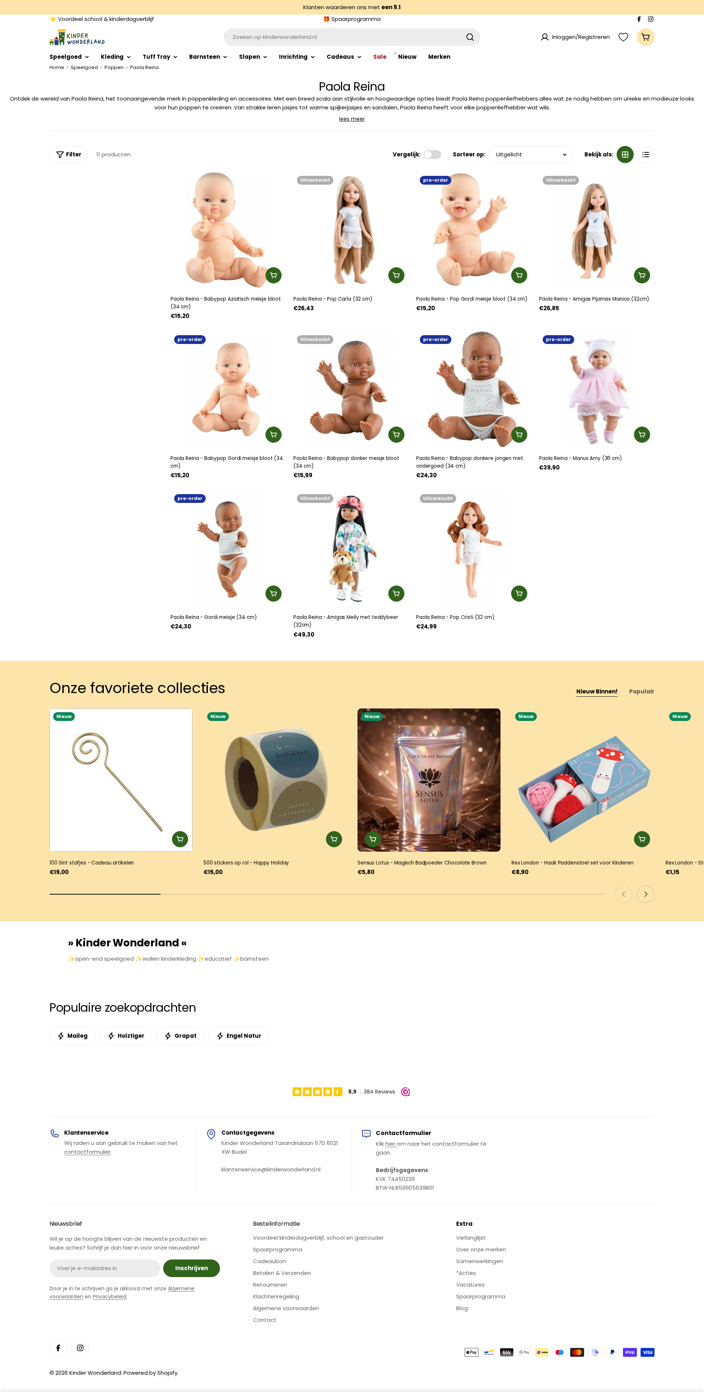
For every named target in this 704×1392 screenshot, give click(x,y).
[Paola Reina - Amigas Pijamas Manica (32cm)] (596, 230)
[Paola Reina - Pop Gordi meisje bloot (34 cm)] (474, 230)
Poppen (114, 67)
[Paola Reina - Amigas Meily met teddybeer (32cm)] (351, 548)
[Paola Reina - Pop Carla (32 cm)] (351, 230)
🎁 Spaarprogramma (352, 19)
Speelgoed (84, 67)
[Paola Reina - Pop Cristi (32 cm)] (474, 548)
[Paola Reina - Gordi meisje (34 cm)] (228, 548)
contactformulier (87, 1152)
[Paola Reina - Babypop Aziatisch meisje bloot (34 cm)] (228, 230)
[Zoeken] (470, 37)
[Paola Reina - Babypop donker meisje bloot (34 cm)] (351, 389)
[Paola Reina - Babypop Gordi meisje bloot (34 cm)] (228, 389)
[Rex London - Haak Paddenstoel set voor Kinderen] (582, 780)
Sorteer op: (469, 154)
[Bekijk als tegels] (625, 154)
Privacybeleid (109, 1296)
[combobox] (352, 37)
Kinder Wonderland (95, 1373)
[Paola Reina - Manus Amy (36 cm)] (596, 389)
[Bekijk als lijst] (645, 154)
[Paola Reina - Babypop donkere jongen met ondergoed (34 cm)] (474, 389)
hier (391, 1144)
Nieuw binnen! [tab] (596, 691)
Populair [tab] (641, 691)
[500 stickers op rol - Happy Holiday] (274, 780)
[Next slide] (645, 894)
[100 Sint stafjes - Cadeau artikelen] (121, 780)
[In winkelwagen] (273, 275)
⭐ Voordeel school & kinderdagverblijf (102, 19)
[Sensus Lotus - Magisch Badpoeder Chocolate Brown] (429, 780)
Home (57, 67)
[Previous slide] (623, 894)
